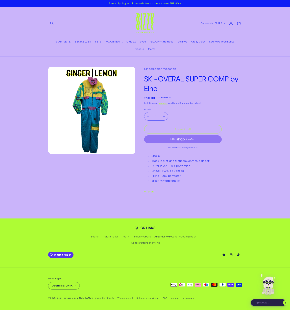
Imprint (126, 236)
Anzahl (148, 109)
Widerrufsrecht (125, 298)
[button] (52, 23)
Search (95, 236)
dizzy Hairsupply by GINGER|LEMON (75, 298)
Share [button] (151, 192)
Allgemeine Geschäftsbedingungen (175, 236)
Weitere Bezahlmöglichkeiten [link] (183, 148)
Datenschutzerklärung (147, 298)
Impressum (188, 298)
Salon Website (142, 236)
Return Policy (110, 236)
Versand (163, 103)
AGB (165, 298)
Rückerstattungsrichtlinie (145, 243)
